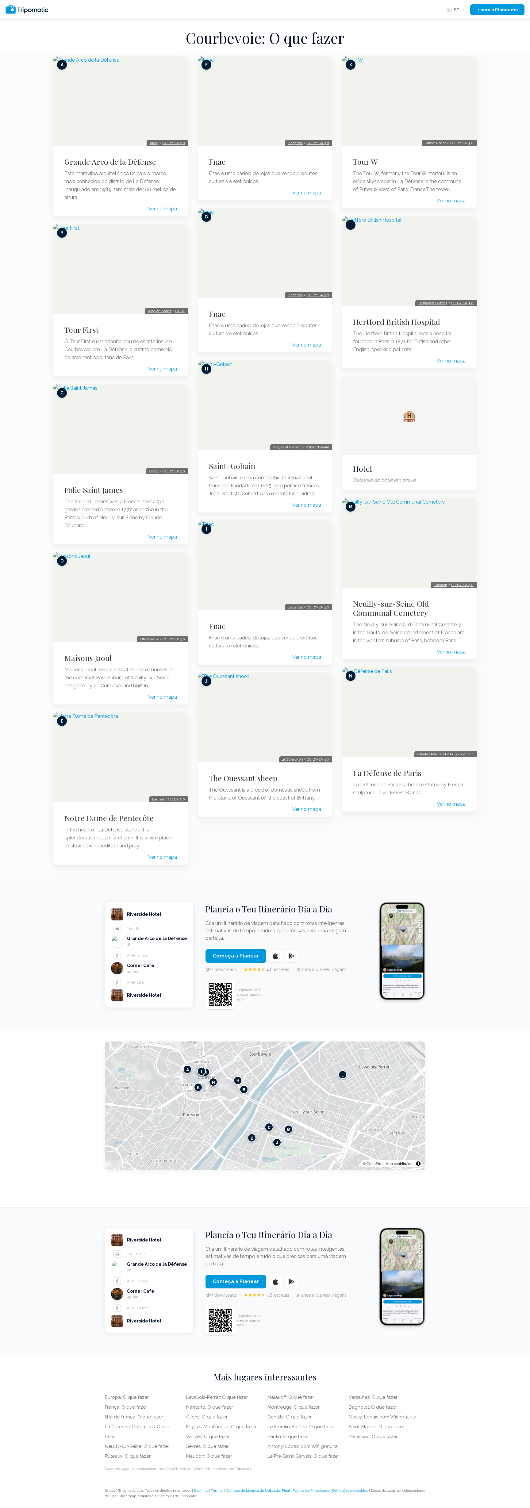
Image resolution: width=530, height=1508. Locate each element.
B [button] (244, 1089)
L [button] (342, 1075)
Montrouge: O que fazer (293, 1407)
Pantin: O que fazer (288, 1436)
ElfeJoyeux (149, 639)
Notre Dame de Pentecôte (109, 818)
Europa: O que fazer (127, 1397)
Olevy (154, 471)
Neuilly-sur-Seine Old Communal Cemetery (391, 608)
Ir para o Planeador (497, 9)
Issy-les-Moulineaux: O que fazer (221, 1426)
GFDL (180, 311)
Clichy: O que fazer (207, 1417)
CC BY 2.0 (176, 799)
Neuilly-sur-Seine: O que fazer (137, 1446)
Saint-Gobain (232, 465)
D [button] (252, 1138)
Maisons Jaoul (88, 657)
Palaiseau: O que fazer (373, 1436)
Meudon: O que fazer (209, 1456)
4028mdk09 (292, 759)
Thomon (440, 585)
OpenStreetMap (380, 1163)
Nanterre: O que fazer (209, 1407)
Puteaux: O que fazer (128, 1456)
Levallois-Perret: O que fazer (217, 1397)
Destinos (201, 1490)
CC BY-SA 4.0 (462, 585)
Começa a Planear (236, 956)
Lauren (158, 799)
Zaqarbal (295, 143)
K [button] (198, 1087)
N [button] (213, 1082)
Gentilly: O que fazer (289, 1417)
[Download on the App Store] (275, 956)
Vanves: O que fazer (208, 1436)
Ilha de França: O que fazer (134, 1417)
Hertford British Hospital (396, 321)
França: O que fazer (126, 1407)
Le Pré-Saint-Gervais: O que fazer (303, 1456)
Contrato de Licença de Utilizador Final (258, 1490)
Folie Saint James (93, 489)
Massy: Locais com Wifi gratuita (383, 1417)
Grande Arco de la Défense (110, 161)
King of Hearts (159, 311)
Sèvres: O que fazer (207, 1446)
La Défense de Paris (387, 772)
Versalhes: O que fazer (373, 1397)
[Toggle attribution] (418, 1163)
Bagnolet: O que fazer (373, 1407)
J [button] (277, 1142)
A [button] (187, 1069)
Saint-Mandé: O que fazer (376, 1426)
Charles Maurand (431, 754)
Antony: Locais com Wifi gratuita (302, 1446)
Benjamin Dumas (432, 303)
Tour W (365, 161)
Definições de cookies (350, 1490)
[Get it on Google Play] (291, 956)
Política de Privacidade (311, 1490)
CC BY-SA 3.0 (174, 143)
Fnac (217, 161)
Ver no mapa (162, 209)
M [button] (288, 1129)
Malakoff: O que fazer (290, 1397)
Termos (217, 1490)
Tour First (81, 329)
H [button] (237, 1081)
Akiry (154, 143)
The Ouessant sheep (243, 778)
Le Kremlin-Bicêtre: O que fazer (301, 1426)
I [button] (201, 1071)
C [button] (269, 1127)
